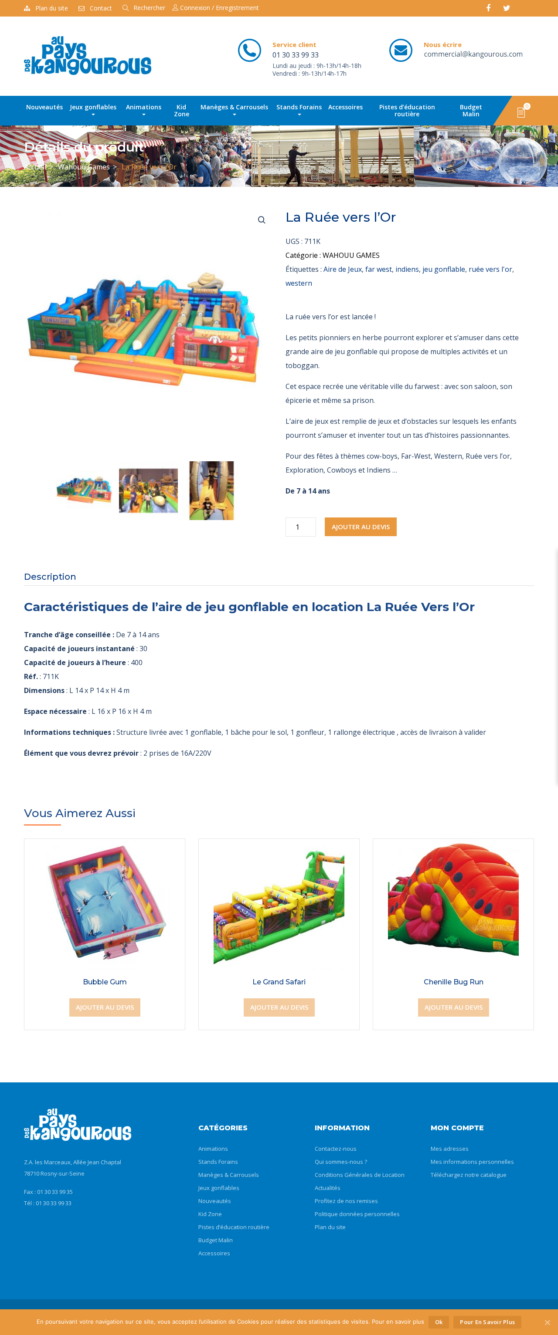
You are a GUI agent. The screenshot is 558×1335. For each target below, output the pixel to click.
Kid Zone (181, 110)
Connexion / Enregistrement (218, 7)
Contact (101, 8)
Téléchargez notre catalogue (469, 1175)
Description (50, 576)
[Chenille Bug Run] (453, 846)
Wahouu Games (84, 167)
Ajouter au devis (361, 526)
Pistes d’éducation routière (407, 110)
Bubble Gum (105, 982)
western (299, 283)
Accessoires (345, 107)
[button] (521, 112)
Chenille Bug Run (453, 982)
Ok (439, 1322)
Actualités (327, 1188)
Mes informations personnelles (472, 1162)
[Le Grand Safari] (279, 846)
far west (378, 269)
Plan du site (51, 8)
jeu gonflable (443, 269)
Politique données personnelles (357, 1214)
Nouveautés (44, 107)
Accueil (35, 167)
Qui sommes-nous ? (341, 1162)
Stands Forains (299, 107)
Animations (143, 107)
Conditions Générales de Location (360, 1175)
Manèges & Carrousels (234, 107)
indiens (407, 269)
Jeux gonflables (93, 107)
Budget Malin (471, 110)
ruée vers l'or (490, 269)
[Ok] (547, 1322)
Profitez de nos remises (346, 1201)
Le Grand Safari (279, 982)
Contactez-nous (336, 1148)
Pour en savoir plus (487, 1322)
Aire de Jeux (342, 269)
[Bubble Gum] (104, 846)
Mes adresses (450, 1148)
